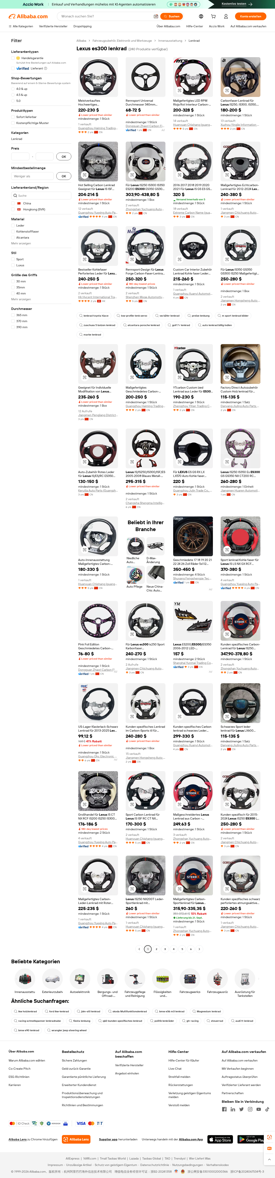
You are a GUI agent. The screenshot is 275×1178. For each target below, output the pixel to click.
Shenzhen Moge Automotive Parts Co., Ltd (145, 297)
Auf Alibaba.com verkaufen (240, 1060)
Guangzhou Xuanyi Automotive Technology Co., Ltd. (193, 293)
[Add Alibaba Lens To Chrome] (76, 1139)
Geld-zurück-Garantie (76, 1068)
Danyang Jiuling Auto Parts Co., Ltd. (240, 406)
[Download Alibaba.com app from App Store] (220, 1139)
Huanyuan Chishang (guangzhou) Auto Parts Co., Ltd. (193, 124)
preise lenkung (200, 315)
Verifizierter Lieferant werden (241, 1085)
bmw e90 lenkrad (28, 1030)
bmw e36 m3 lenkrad (171, 1011)
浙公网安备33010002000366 (208, 1171)
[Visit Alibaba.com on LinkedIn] (232, 1109)
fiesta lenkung (81, 1020)
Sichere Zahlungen (74, 1060)
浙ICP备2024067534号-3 (247, 1171)
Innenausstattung (170, 40)
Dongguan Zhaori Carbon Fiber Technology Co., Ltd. (145, 126)
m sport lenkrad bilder (235, 315)
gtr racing (192, 1020)
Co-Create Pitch (20, 1068)
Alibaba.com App (191, 1139)
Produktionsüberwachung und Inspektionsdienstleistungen (82, 1095)
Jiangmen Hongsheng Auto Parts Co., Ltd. (240, 300)
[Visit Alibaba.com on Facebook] (224, 1109)
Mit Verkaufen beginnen (238, 1068)
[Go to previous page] (139, 949)
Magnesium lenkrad (209, 1011)
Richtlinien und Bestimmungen (82, 1105)
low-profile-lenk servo (134, 315)
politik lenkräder (164, 1020)
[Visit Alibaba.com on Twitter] (241, 1109)
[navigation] (41, 495)
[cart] (214, 17)
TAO (167, 1158)
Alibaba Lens (18, 1139)
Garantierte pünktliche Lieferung (84, 1076)
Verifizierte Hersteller (129, 1065)
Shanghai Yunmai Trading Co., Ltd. (193, 663)
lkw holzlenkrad (27, 1011)
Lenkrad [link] (194, 40)
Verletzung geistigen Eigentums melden (189, 1095)
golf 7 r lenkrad (181, 325)
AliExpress (72, 1158)
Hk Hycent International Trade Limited (98, 297)
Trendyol (179, 1158)
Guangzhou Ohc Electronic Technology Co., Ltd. (98, 756)
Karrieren (15, 1085)
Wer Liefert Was (200, 1158)
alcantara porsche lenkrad (144, 325)
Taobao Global (151, 1158)
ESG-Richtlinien (19, 1076)
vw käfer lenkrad (169, 315)
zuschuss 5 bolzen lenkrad (99, 325)
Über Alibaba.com (21, 1051)
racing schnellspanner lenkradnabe (39, 1020)
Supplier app (108, 1139)
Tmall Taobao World (113, 1158)
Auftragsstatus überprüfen (240, 1076)
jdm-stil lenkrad (90, 1011)
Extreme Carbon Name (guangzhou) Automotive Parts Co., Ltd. (193, 212)
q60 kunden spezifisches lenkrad (122, 1020)
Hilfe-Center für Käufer (183, 1060)
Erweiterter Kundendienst (79, 1085)
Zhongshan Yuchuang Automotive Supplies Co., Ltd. (145, 209)
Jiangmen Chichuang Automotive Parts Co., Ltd (240, 212)
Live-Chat (175, 1068)
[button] (156, 16)
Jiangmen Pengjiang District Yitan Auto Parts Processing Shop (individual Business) (98, 415)
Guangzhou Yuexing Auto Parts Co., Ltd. (98, 212)
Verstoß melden (179, 1105)
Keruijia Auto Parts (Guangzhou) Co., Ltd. (98, 490)
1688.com (89, 1158)
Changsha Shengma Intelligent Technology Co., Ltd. (145, 503)
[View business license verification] (176, 1171)
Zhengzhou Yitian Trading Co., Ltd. (193, 406)
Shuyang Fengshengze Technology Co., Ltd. (193, 578)
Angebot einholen (127, 1073)
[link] (269, 1137)
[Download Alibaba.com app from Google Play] (251, 1139)
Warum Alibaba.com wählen (27, 1060)
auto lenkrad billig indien (217, 325)
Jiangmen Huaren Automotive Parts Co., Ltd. (240, 490)
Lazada (134, 1158)
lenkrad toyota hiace (96, 315)
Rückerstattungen (180, 1085)
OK (64, 156)
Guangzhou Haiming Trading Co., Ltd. (98, 128)
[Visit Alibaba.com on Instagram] (250, 1109)
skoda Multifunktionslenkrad (130, 1011)
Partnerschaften (233, 1093)
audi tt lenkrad (244, 1020)
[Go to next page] (199, 949)
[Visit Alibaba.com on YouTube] (258, 1109)
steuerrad (217, 1020)
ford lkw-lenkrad (59, 1011)
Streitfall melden (179, 1076)
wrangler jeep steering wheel (69, 1030)
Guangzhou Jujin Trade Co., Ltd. (193, 490)
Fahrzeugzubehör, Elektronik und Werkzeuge (122, 40)
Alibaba (81, 40)
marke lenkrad (92, 334)
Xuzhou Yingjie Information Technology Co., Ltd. (240, 124)
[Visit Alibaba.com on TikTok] (267, 1109)
